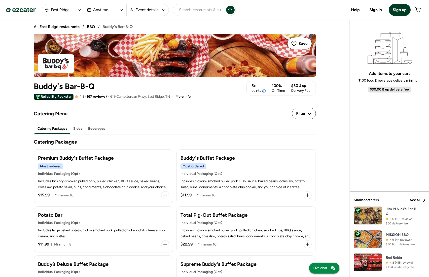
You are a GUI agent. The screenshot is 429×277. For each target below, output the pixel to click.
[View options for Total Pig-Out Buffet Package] (308, 244)
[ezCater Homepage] (21, 10)
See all (415, 200)
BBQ (91, 26)
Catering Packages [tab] (52, 128)
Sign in (375, 9)
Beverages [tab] (96, 128)
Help (355, 9)
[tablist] (175, 128)
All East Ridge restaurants (56, 26)
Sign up (400, 9)
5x (256, 88)
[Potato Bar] (103, 229)
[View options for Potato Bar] (165, 244)
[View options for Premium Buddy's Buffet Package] (165, 195)
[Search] (230, 10)
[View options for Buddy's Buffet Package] (308, 195)
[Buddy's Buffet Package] (246, 176)
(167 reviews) (96, 96)
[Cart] (418, 10)
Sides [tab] (77, 128)
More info (183, 96)
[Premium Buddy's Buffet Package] (103, 176)
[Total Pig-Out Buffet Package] (246, 229)
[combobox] (198, 10)
